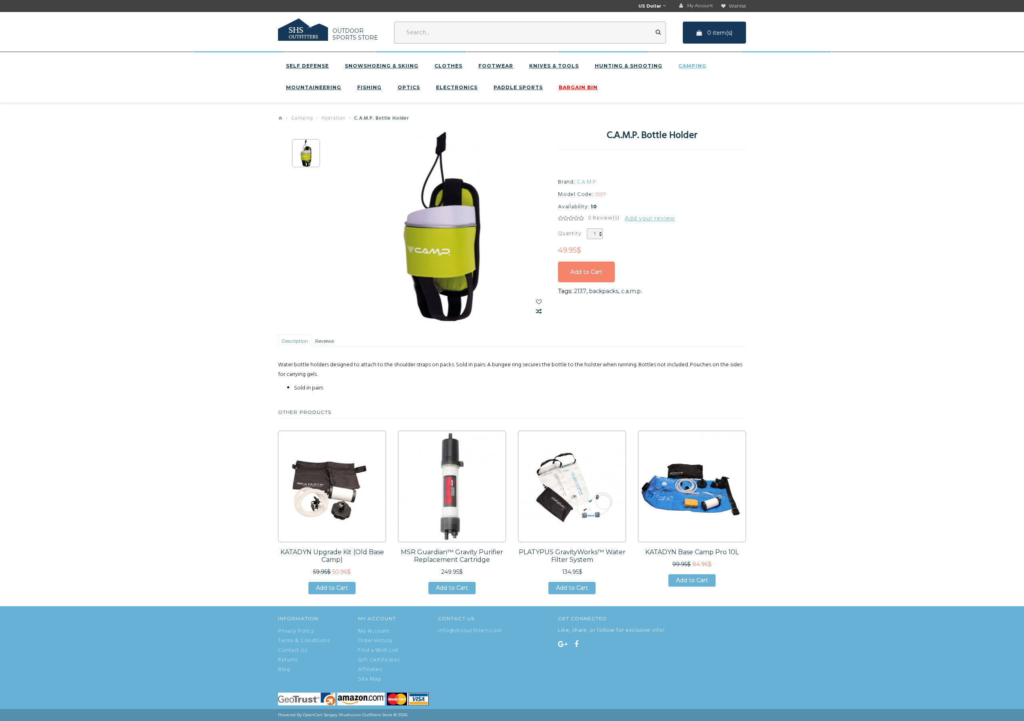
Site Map (369, 679)
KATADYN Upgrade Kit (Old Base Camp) (332, 555)
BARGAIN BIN (578, 87)
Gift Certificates (379, 660)
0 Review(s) (604, 218)
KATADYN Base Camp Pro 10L (692, 552)
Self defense (307, 66)
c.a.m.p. (631, 291)
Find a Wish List (378, 651)
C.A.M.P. (587, 182)
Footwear (495, 66)
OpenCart (312, 714)
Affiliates (370, 670)
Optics (409, 87)
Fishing (369, 87)
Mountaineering (313, 87)
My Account (374, 631)
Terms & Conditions (304, 641)
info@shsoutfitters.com (470, 630)
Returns (288, 660)
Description (295, 341)
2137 (580, 291)
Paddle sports (518, 87)
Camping (692, 66)
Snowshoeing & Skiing (381, 66)
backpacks (603, 291)
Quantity (569, 233)
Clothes (448, 66)
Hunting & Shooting (628, 66)
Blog (284, 670)
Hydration (334, 118)
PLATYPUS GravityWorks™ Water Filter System (572, 555)
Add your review (650, 218)
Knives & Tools (554, 66)
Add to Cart (586, 275)
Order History (375, 641)
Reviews (324, 341)
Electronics (457, 87)
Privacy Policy (296, 631)
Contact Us (292, 651)
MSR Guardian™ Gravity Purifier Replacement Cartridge (452, 555)
